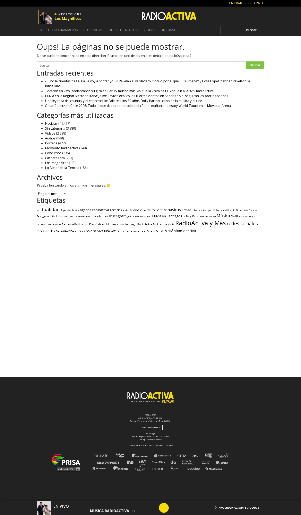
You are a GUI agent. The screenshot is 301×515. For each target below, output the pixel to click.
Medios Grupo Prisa (67, 469)
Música (223, 215)
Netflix (235, 216)
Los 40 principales (123, 455)
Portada (51, 143)
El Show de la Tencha (245, 210)
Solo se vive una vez (101, 231)
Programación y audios (238, 507)
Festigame (43, 216)
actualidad (48, 209)
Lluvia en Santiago (166, 216)
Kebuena (219, 462)
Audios (50, 138)
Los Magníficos (56, 163)
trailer (143, 231)
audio (126, 210)
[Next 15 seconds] (174, 508)
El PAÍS (103, 455)
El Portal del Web (222, 210)
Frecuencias (92, 30)
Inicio (44, 30)
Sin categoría (55, 128)
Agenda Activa (70, 210)
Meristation (214, 468)
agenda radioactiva (94, 210)
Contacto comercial (151, 427)
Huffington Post (109, 462)
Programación (65, 30)
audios (134, 210)
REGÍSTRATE (254, 3)
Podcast (114, 30)
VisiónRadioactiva (180, 230)
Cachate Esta (55, 158)
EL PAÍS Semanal (190, 462)
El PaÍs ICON (159, 468)
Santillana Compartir (164, 455)
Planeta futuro (205, 462)
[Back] (144, 508)
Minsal (212, 216)
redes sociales (242, 223)
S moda (176, 468)
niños (244, 216)
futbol (53, 216)
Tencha (120, 231)
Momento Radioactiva (61, 148)
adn (208, 455)
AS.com (194, 455)
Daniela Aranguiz (203, 210)
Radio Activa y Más (163, 224)
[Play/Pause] (164, 508)
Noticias (132, 30)
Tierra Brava (132, 231)
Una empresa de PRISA (67, 459)
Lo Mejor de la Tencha (62, 167)
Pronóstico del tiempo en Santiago (113, 224)
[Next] (183, 508)
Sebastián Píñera (66, 231)
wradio (143, 462)
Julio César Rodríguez (139, 216)
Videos (149, 30)
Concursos (168, 30)
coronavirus (170, 209)
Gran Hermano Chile (86, 216)
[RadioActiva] (169, 16)
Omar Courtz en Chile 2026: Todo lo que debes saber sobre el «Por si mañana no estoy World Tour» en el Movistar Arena (138, 105)
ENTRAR (235, 3)
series (81, 231)
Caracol (223, 455)
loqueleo (194, 468)
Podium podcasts (141, 468)
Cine (143, 210)
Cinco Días (159, 462)
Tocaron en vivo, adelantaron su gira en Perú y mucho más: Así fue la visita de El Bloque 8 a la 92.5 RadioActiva (129, 91)
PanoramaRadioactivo (75, 224)
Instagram (118, 215)
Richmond (101, 468)
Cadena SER (182, 455)
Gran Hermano (66, 216)
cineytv (153, 209)
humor (103, 216)
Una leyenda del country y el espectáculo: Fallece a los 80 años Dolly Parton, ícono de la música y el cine (123, 100)
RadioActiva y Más (200, 223)
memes (203, 216)
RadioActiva (144, 224)
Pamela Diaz (54, 224)
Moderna (121, 468)
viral (160, 230)
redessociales (46, 231)
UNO (132, 462)
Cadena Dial (175, 462)
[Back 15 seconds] (154, 508)
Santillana (142, 455)
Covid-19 (187, 210)
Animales (116, 210)
